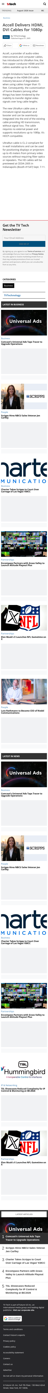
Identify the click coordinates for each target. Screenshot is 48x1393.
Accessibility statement (13, 1352)
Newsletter (40, 45)
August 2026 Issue (25, 10)
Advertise (7, 1370)
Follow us (26, 45)
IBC (42, 10)
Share (9, 45)
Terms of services (35, 251)
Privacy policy (9, 1341)
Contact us (8, 1364)
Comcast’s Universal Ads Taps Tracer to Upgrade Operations (23, 1238)
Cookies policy (9, 1346)
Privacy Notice (37, 254)
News (6, 37)
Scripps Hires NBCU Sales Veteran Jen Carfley (25, 1250)
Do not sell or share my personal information (23, 1376)
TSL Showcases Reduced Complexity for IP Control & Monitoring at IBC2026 (21, 1289)
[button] (3, 4)
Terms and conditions (13, 1329)
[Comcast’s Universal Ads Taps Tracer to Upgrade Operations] (24, 1230)
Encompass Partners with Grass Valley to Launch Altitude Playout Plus (24, 1274)
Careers (6, 1358)
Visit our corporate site (23, 1310)
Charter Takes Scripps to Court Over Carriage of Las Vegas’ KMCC (25, 1261)
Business (6, 18)
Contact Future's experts (14, 1335)
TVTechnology (19, 36)
